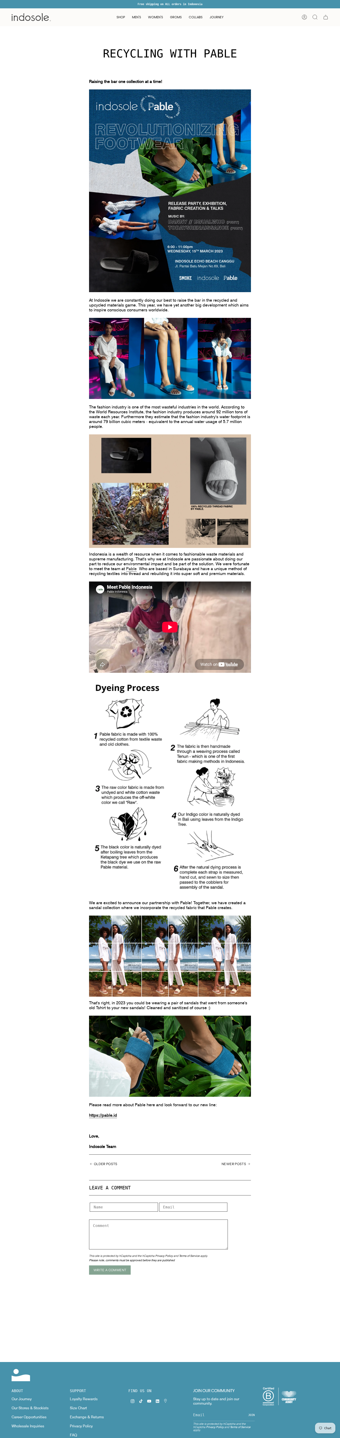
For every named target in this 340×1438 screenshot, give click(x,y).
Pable (131, 568)
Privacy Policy (164, 1256)
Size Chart (78, 1408)
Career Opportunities (29, 1417)
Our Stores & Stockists (30, 1408)
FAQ (73, 1435)
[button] (121, 17)
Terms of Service (189, 1256)
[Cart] (325, 17)
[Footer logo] (21, 1375)
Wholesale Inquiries (28, 1426)
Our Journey (22, 1399)
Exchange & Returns (87, 1417)
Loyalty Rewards (84, 1399)
